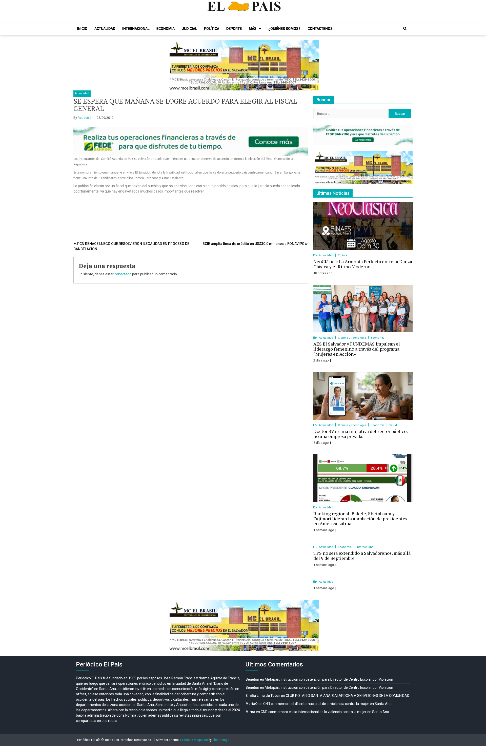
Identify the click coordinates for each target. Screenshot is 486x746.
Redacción (85, 118)
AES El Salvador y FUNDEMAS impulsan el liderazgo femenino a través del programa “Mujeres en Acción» (356, 349)
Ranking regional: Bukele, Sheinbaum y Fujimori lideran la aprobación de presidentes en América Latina (360, 518)
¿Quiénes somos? (284, 29)
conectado (122, 274)
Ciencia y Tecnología (352, 337)
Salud (393, 425)
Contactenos (320, 29)
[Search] (405, 29)
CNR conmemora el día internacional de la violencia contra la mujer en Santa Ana (327, 704)
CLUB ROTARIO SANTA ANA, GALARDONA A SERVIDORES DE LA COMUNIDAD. (348, 696)
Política (211, 29)
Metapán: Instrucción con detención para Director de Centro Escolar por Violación (329, 679)
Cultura (342, 255)
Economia (165, 29)
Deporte (234, 29)
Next (312, 65)
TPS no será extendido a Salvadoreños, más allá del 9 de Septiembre (362, 555)
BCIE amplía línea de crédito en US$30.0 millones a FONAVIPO (253, 244)
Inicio (82, 29)
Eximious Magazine (194, 740)
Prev (174, 65)
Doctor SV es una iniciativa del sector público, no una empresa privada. (360, 433)
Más (252, 29)
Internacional (135, 29)
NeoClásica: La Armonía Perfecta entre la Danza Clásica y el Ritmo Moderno (362, 264)
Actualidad (104, 29)
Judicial (189, 29)
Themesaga (220, 740)
